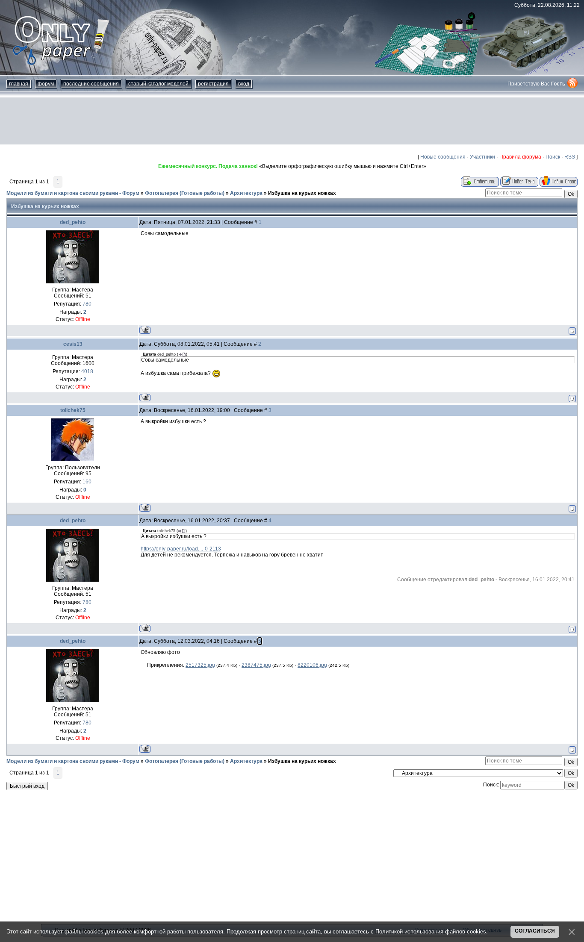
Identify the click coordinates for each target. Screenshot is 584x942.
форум (46, 84)
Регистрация (213, 84)
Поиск (553, 157)
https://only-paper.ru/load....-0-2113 (181, 549)
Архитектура (246, 193)
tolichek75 (73, 410)
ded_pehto (73, 222)
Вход (243, 84)
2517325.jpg (200, 665)
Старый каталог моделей (158, 84)
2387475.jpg (256, 665)
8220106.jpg (312, 665)
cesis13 (73, 344)
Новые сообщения (443, 157)
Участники (482, 157)
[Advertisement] (292, 121)
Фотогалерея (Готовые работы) (184, 193)
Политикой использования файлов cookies (430, 931)
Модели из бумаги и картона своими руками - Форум (72, 193)
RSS (569, 157)
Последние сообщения (91, 84)
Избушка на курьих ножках (302, 193)
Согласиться (535, 931)
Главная (18, 84)
